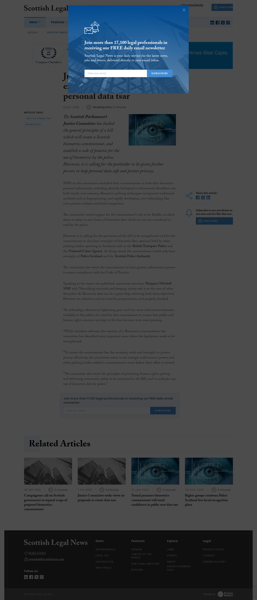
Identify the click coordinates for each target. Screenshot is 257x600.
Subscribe (159, 73)
